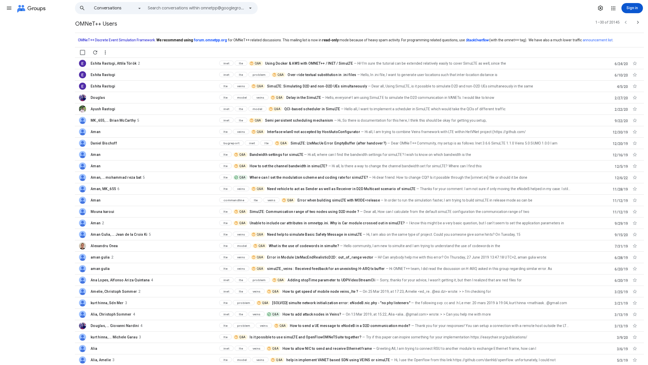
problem (259, 75)
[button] (9, 8)
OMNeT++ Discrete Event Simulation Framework (116, 40)
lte (241, 63)
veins (241, 86)
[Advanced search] (250, 8)
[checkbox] (82, 52)
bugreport (231, 143)
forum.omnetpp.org (210, 40)
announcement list (598, 40)
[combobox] (196, 8)
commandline (234, 200)
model (242, 97)
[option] (118, 8)
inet (226, 63)
